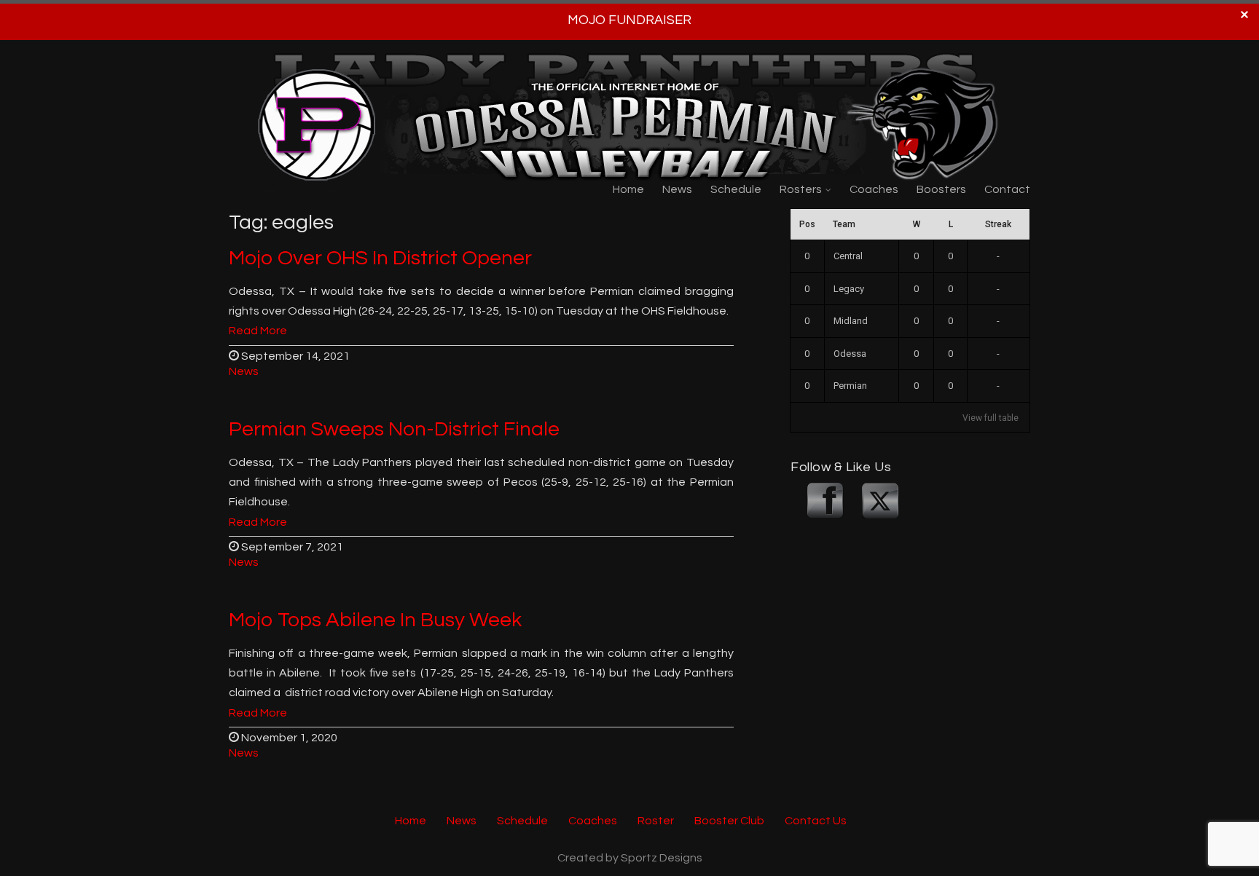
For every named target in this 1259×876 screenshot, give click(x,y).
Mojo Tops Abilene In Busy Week (375, 620)
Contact (1007, 189)
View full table (990, 418)
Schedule (735, 189)
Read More (258, 331)
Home (628, 189)
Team (844, 224)
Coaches (874, 189)
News (677, 189)
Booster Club (729, 820)
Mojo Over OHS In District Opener (380, 258)
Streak (998, 224)
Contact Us (816, 820)
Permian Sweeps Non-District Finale (394, 429)
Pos (807, 224)
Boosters (941, 189)
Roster (656, 820)
